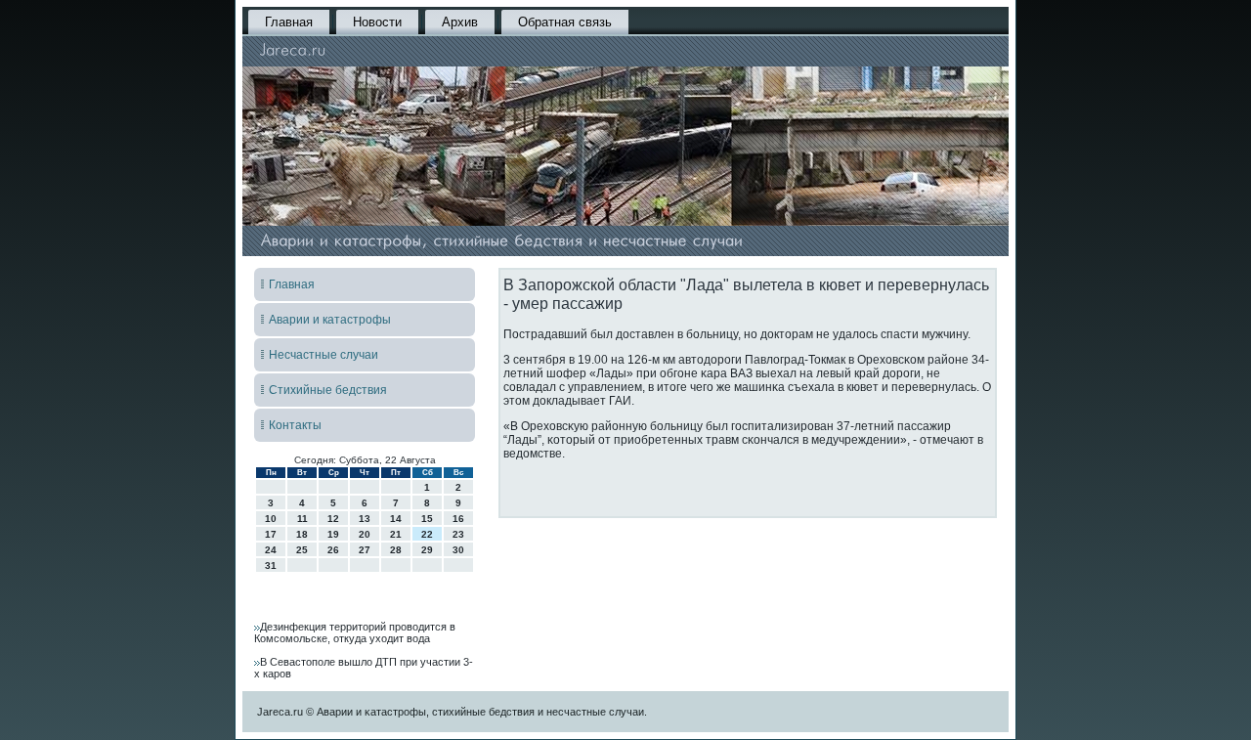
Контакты (295, 425)
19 (333, 534)
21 (396, 534)
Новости (377, 22)
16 (458, 518)
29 (427, 549)
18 (302, 534)
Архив (460, 22)
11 (302, 518)
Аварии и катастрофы (330, 319)
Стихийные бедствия (328, 390)
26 (333, 549)
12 (333, 518)
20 (364, 534)
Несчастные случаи (323, 355)
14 (396, 518)
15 (427, 518)
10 (271, 518)
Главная (289, 22)
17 (271, 534)
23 (458, 534)
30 (458, 549)
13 (364, 518)
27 (364, 549)
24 (271, 549)
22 (427, 534)
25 (302, 549)
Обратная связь (565, 22)
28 (396, 549)
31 (271, 565)
